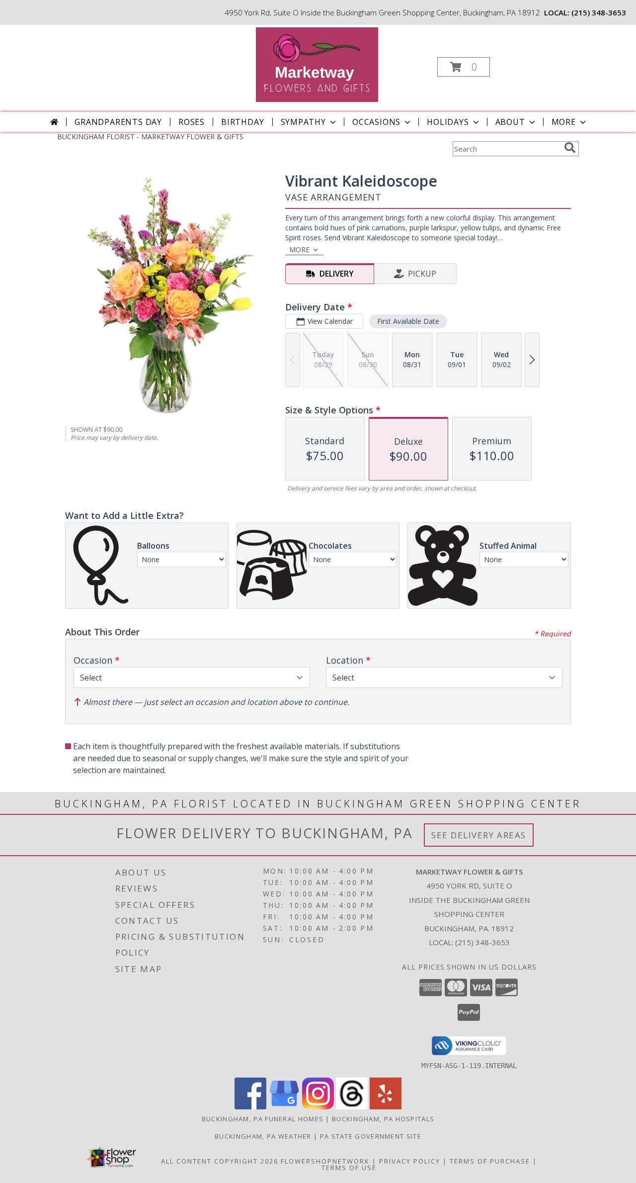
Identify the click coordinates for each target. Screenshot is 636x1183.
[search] (569, 148)
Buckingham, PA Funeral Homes (262, 1118)
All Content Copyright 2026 (219, 1161)
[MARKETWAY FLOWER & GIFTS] (317, 64)
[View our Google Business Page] (284, 1106)
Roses (191, 121)
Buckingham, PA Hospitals (383, 1118)
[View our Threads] (352, 1106)
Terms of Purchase (490, 1161)
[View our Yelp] (385, 1106)
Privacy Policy (409, 1161)
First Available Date (408, 321)
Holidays (448, 121)
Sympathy (303, 121)
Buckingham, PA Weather (263, 1136)
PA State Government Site (370, 1136)
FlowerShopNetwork (325, 1161)
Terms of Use (349, 1167)
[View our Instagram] (318, 1106)
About (510, 121)
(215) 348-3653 (598, 12)
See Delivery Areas (478, 835)
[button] (463, 67)
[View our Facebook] (250, 1106)
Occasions (376, 121)
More (564, 121)
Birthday (242, 121)
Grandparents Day (118, 121)
